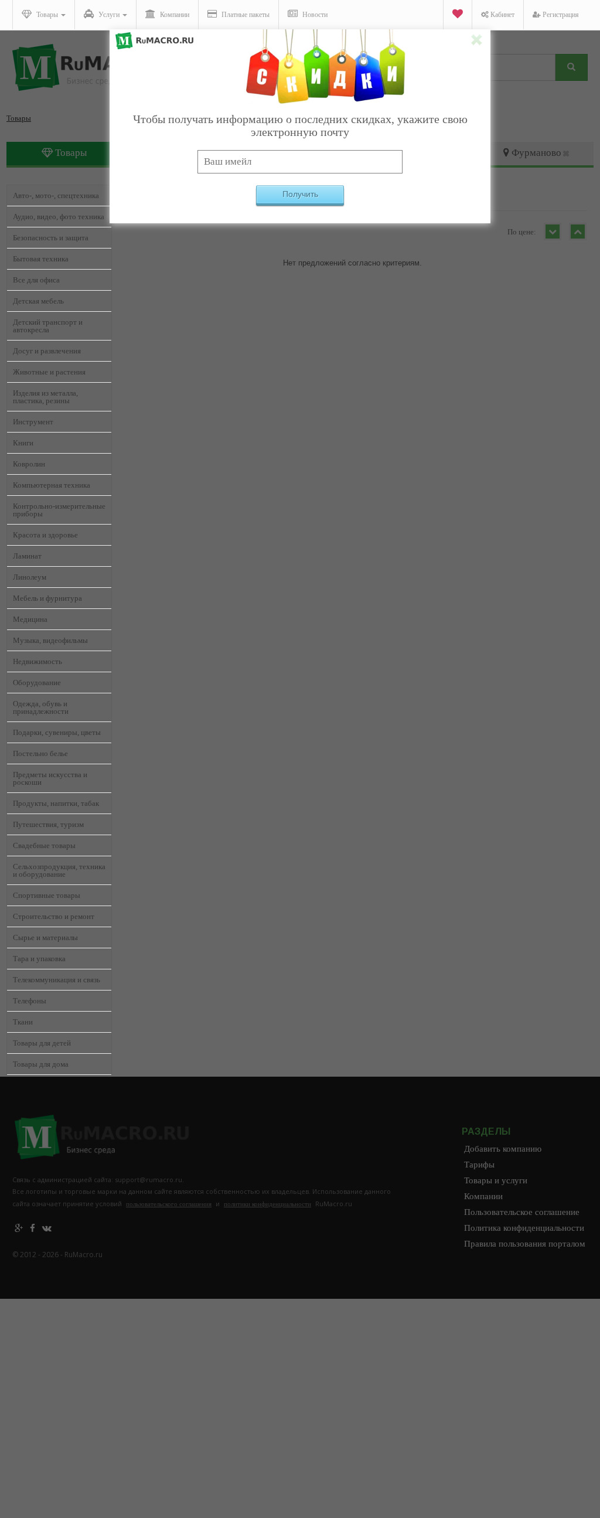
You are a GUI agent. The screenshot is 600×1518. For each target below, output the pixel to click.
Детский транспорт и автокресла (48, 326)
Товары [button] (47, 15)
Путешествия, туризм (48, 824)
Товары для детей (42, 1043)
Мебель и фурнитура (47, 598)
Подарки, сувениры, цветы (57, 732)
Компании (173, 15)
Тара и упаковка (39, 958)
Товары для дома (41, 1064)
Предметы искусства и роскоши (50, 778)
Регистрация (560, 15)
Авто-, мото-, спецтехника (56, 195)
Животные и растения (49, 371)
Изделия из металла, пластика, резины (45, 397)
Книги (23, 442)
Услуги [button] (109, 15)
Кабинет (501, 15)
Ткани (23, 1021)
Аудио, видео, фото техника (58, 216)
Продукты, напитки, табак (56, 803)
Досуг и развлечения (47, 350)
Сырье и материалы (45, 937)
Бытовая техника (41, 258)
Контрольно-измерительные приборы (59, 510)
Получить (300, 194)
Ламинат (27, 556)
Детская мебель (38, 301)
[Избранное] (457, 15)
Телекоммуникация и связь (56, 979)
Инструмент (33, 421)
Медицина (30, 619)
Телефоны (29, 1000)
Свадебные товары (44, 845)
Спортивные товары (46, 895)
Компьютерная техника (51, 485)
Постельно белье (40, 753)
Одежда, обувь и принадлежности (41, 707)
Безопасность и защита (50, 237)
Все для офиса (36, 279)
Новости (314, 15)
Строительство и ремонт (53, 916)
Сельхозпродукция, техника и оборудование (59, 870)
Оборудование (37, 682)
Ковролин (29, 464)
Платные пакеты (245, 15)
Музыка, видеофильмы (50, 640)
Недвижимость (37, 661)
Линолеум (29, 577)
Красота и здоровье (45, 534)
